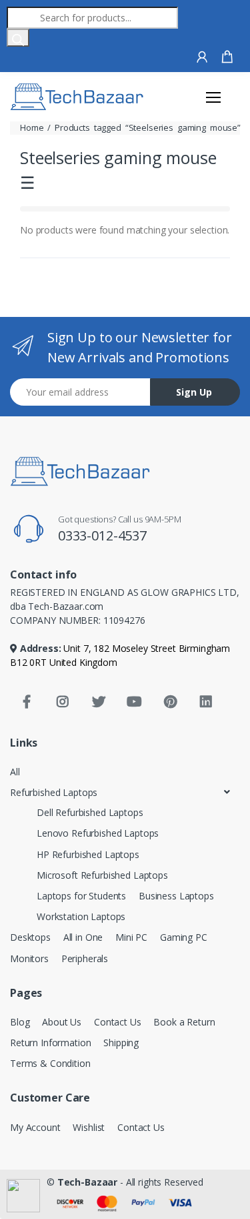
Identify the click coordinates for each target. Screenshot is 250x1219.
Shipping (121, 1042)
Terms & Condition (50, 1063)
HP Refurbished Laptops (88, 854)
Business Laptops (176, 895)
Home (31, 127)
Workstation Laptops (81, 916)
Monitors (29, 958)
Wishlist (89, 1127)
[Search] (18, 38)
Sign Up (194, 392)
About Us (61, 1021)
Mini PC (131, 937)
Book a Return (184, 1021)
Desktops (30, 937)
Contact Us (117, 1021)
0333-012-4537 (102, 535)
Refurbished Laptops (53, 792)
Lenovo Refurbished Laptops (98, 833)
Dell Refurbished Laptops (90, 812)
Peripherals (84, 958)
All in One (83, 937)
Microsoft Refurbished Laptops (102, 875)
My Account (35, 1127)
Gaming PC (183, 937)
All (15, 771)
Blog (19, 1021)
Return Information (50, 1042)
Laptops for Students (81, 895)
